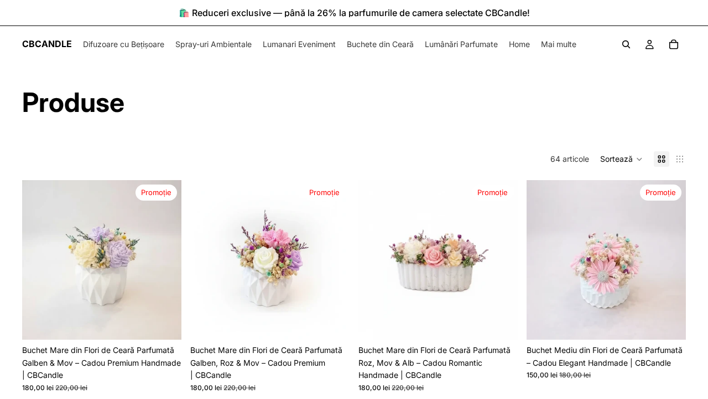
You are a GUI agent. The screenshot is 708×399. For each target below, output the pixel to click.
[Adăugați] (164, 323)
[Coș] (674, 44)
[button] (621, 159)
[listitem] (558, 44)
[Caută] (626, 44)
